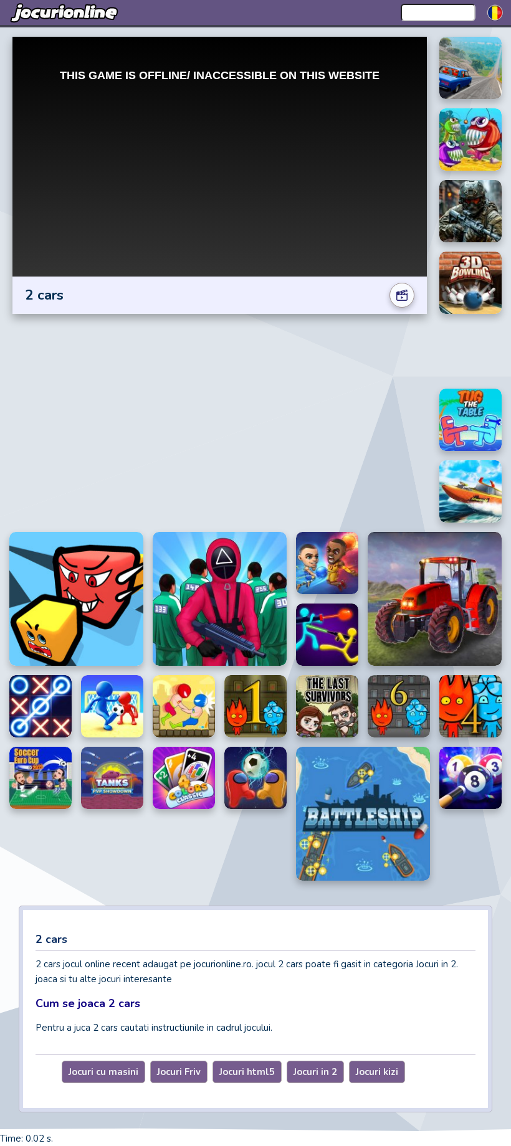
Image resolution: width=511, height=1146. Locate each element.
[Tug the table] (470, 420)
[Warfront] (470, 211)
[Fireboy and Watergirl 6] (399, 706)
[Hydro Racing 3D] (470, 491)
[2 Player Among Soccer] (255, 778)
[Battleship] (363, 814)
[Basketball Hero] (327, 563)
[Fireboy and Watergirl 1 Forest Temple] (255, 706)
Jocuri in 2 (315, 1072)
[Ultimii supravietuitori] (327, 706)
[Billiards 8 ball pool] (470, 778)
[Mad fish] (470, 139)
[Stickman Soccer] (112, 706)
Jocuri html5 (247, 1072)
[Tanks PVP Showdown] (112, 778)
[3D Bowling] (470, 283)
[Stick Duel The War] (327, 635)
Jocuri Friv (179, 1072)
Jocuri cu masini (103, 1072)
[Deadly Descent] (470, 68)
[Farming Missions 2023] (435, 599)
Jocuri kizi (377, 1072)
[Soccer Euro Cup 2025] (40, 778)
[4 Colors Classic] (184, 778)
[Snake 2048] (76, 599)
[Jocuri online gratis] (65, 12)
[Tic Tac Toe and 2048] (40, 706)
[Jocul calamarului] (220, 599)
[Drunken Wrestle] (184, 706)
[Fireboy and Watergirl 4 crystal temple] (470, 706)
